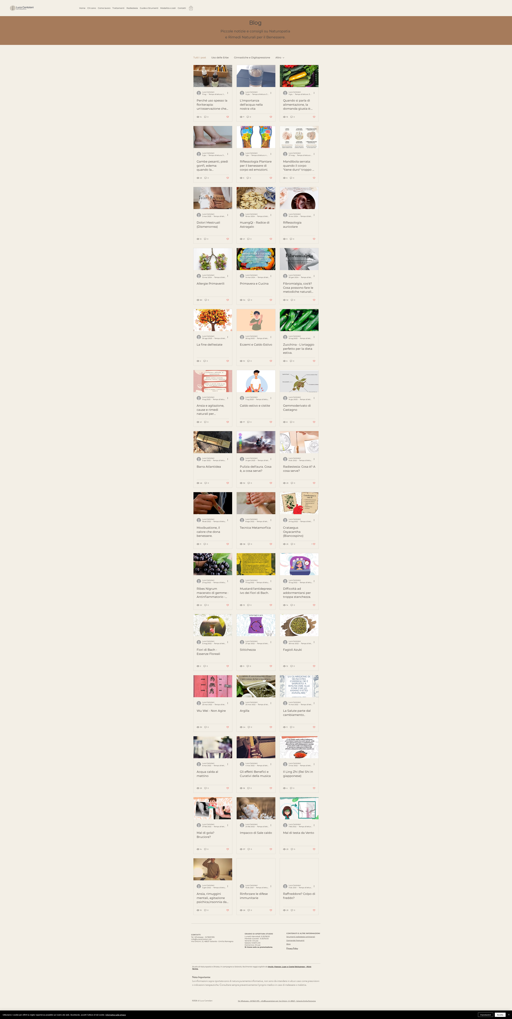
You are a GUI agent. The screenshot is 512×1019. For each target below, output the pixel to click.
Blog (288, 944)
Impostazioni (485, 1014)
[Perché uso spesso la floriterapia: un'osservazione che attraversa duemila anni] (212, 76)
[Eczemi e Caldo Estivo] (256, 320)
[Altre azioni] (228, 93)
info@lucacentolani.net (201, 939)
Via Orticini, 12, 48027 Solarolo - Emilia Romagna (212, 941)
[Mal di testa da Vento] (299, 808)
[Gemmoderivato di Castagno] (299, 381)
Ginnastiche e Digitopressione (252, 57)
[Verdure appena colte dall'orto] (299, 76)
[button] (191, 8)
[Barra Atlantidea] (212, 442)
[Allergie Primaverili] (212, 259)
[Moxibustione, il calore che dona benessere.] (212, 503)
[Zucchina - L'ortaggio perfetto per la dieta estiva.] (299, 320)
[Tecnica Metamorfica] (256, 503)
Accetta (500, 1014)
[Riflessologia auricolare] (299, 198)
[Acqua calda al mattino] (212, 747)
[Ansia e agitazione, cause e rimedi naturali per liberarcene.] (212, 381)
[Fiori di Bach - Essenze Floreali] (212, 625)
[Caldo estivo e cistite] (256, 381)
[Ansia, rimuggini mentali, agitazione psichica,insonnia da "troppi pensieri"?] (212, 869)
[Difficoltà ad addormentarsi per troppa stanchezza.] (299, 564)
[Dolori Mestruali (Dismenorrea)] (212, 198)
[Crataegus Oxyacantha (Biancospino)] (299, 503)
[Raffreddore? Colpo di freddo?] (299, 869)
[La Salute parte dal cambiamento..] (299, 686)
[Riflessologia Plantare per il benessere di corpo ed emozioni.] (256, 137)
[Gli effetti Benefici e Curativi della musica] (256, 747)
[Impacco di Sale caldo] (256, 808)
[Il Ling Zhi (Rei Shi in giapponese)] (299, 747)
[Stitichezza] (256, 625)
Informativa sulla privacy (115, 1014)
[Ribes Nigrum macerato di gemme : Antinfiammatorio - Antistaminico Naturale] (212, 564)
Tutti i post (199, 57)
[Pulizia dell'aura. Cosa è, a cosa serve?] (256, 442)
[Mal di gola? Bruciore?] (212, 808)
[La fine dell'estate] (212, 320)
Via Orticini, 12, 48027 (287, 1001)
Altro (278, 57)
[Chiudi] (508, 1015)
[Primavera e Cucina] (256, 259)
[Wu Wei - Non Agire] (212, 686)
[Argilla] (256, 686)
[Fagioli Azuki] (299, 625)
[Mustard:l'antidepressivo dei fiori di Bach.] (256, 564)
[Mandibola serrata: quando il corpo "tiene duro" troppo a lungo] (299, 137)
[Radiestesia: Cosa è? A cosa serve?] (299, 442)
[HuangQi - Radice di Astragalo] (256, 198)
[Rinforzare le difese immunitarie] (256, 869)
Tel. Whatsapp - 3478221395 (203, 937)
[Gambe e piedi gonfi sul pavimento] (212, 137)
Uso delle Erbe (220, 57)
